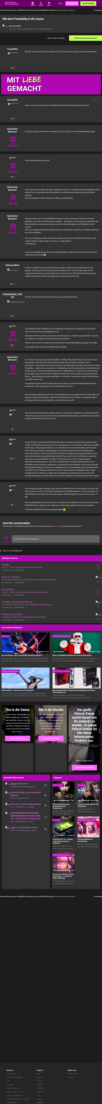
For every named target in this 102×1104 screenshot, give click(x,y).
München (40, 1081)
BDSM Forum (72, 1070)
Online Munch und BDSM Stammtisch (38, 29)
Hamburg (40, 1077)
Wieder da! (72, 3)
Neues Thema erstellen (56, 38)
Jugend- (9, 1095)
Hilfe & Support (11, 1074)
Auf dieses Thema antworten (85, 38)
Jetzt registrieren (84, 768)
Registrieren (88, 3)
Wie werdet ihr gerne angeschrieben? (26, 804)
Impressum (10, 1084)
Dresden (39, 1099)
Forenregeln (98, 10)
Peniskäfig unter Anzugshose (12, 614)
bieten (14, 1092)
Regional (40, 1070)
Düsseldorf (40, 1088)
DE (59, 3)
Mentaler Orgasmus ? (19, 784)
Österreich (40, 1102)
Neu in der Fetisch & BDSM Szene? (43, 580)
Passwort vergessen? (13, 1088)
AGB (7, 1081)
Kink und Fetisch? (7, 589)
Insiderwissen (16, 787)
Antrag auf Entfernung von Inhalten (18, 1099)
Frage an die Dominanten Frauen (24, 827)
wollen (21, 1092)
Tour (7, 1077)
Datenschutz (19, 1095)
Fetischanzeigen (73, 1074)
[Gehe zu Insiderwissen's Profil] (7, 785)
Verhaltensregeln (11, 1102)
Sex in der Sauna (17, 738)
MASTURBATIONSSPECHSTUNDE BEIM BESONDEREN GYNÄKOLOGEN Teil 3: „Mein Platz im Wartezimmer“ (26, 816)
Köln (38, 1095)
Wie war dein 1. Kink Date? (10, 577)
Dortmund (40, 1092)
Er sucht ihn (72, 1077)
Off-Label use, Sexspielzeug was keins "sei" (17, 602)
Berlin (39, 1074)
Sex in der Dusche (51, 738)
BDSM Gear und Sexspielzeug (31, 567)
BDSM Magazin (18, 1077)
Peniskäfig (5, 565)
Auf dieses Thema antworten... (28, 539)
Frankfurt (40, 1084)
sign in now (57, 526)
